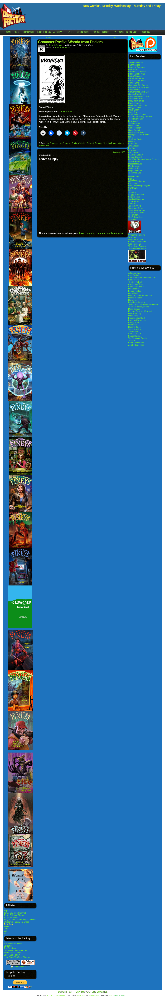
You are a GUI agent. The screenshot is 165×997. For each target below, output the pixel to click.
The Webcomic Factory (56, 995)
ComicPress (94, 995)
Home (8, 32)
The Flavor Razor (135, 119)
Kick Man (132, 150)
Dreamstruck (133, 289)
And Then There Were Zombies (142, 277)
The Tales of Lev (135, 217)
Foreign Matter (134, 291)
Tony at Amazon (29, 920)
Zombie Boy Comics (137, 248)
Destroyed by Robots (137, 105)
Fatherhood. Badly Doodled (140, 116)
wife (47, 145)
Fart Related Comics (13, 944)
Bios (17, 32)
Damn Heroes (134, 103)
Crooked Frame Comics (138, 96)
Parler (6, 929)
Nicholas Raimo (110, 143)
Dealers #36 (66, 111)
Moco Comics (134, 309)
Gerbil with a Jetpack (137, 132)
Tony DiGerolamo (56, 45)
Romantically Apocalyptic (139, 186)
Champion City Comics (138, 85)
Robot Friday (134, 183)
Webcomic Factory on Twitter (16, 922)
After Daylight (134, 275)
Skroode (132, 192)
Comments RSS (118, 152)
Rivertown (132, 325)
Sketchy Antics (134, 329)
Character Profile (62, 47)
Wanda (121, 143)
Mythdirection (134, 168)
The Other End (134, 173)
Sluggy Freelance (136, 195)
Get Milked (133, 293)
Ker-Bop (132, 148)
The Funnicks (10, 948)
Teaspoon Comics (136, 208)
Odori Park (133, 316)
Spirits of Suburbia (136, 199)
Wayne (42, 145)
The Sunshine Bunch (137, 338)
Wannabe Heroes (136, 343)
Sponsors (83, 32)
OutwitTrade (133, 177)
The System (133, 215)
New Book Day (134, 313)
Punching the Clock (136, 318)
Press (96, 32)
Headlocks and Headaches (140, 295)
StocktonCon (134, 201)
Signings (132, 32)
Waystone (132, 237)
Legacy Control (135, 157)
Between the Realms (137, 72)
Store (106, 32)
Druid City (132, 112)
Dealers (98, 143)
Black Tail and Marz (136, 74)
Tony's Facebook (11, 917)
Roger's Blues (134, 327)
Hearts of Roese (135, 298)
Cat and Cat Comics (137, 81)
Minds (6, 933)
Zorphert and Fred (136, 345)
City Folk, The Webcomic (139, 87)
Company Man (134, 90)
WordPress (81, 995)
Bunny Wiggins (134, 76)
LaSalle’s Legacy (135, 155)
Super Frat (8, 911)
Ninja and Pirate (135, 170)
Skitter (131, 190)
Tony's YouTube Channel (15, 913)
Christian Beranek (86, 143)
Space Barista (134, 336)
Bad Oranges (134, 65)
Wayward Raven (135, 239)
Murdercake (133, 166)
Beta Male (132, 69)
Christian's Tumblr (12, 955)
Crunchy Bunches (136, 98)
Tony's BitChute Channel (14, 915)
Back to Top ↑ (119, 995)
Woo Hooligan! (134, 244)
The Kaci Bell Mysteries (138, 307)
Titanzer (131, 340)
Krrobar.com (133, 152)
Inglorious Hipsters (136, 302)
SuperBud (132, 204)
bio (47, 143)
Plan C (131, 179)
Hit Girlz (131, 141)
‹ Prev (49, 37)
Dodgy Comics (134, 107)
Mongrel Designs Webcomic (140, 311)
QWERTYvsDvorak (136, 181)
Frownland (133, 121)
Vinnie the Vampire (136, 235)
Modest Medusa (135, 164)
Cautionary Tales (135, 284)
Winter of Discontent (12, 953)
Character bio (56, 143)
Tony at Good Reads (13, 920)
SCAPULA (132, 188)
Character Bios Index (37, 32)
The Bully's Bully (135, 282)
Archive (58, 32)
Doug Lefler (133, 110)
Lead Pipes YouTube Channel (17, 957)
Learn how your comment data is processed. (102, 233)
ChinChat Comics (136, 286)
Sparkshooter (134, 197)
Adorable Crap (134, 273)
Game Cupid (133, 125)
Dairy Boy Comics (136, 101)
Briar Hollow (133, 280)
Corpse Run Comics (137, 94)
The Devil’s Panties (136, 210)
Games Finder (134, 128)
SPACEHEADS (134, 334)
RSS (111, 995)
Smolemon (133, 331)
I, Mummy (132, 143)
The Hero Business (136, 139)
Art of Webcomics (135, 63)
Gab (6, 931)
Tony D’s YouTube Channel (90, 991)
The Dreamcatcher (136, 213)
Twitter (7, 926)
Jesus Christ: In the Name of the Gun (144, 304)
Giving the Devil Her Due (139, 134)
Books (145, 32)
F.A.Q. (70, 32)
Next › (115, 37)
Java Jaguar (133, 146)
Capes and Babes (136, 78)
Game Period (134, 130)
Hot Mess (132, 300)
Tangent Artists (134, 206)
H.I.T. (130, 137)
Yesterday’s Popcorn (137, 246)
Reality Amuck (134, 322)
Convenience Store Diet (138, 92)
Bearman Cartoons (136, 67)
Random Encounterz (137, 320)
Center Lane (133, 83)
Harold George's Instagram (15, 950)
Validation (8, 946)
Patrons (119, 32)
